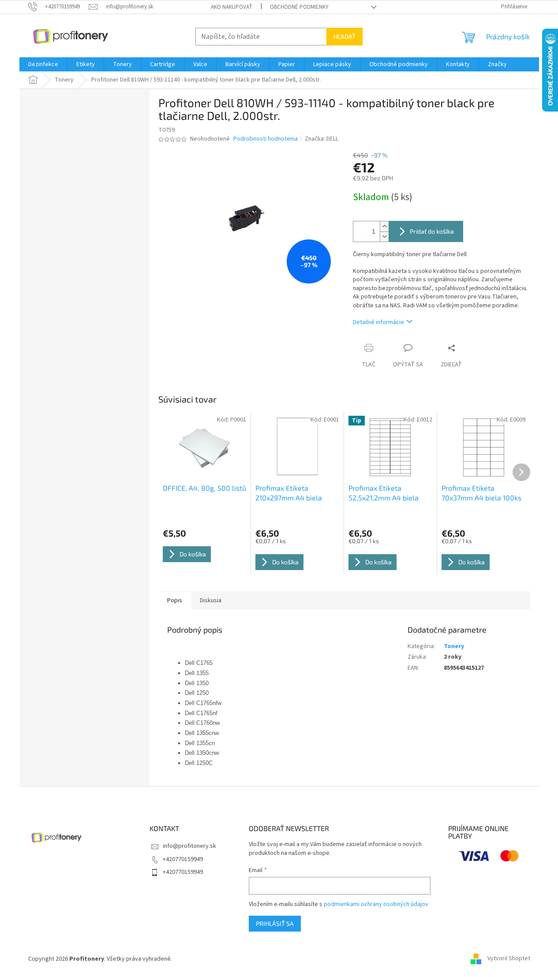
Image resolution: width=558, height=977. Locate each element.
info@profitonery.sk (189, 846)
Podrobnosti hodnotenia (265, 139)
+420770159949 (183, 859)
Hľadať (344, 36)
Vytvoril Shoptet (508, 959)
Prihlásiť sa (275, 923)
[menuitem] (43, 64)
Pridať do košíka (432, 231)
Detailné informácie (378, 322)
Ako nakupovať (231, 7)
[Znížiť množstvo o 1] (384, 236)
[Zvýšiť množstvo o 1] (384, 226)
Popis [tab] (174, 600)
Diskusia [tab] (210, 600)
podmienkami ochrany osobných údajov (376, 904)
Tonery (454, 646)
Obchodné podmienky (299, 7)
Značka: (321, 138)
